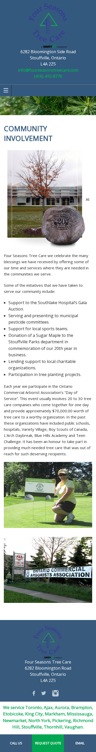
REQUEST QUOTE (48, 743)
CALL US (16, 743)
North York (39, 720)
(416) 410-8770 (48, 76)
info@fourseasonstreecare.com (48, 70)
